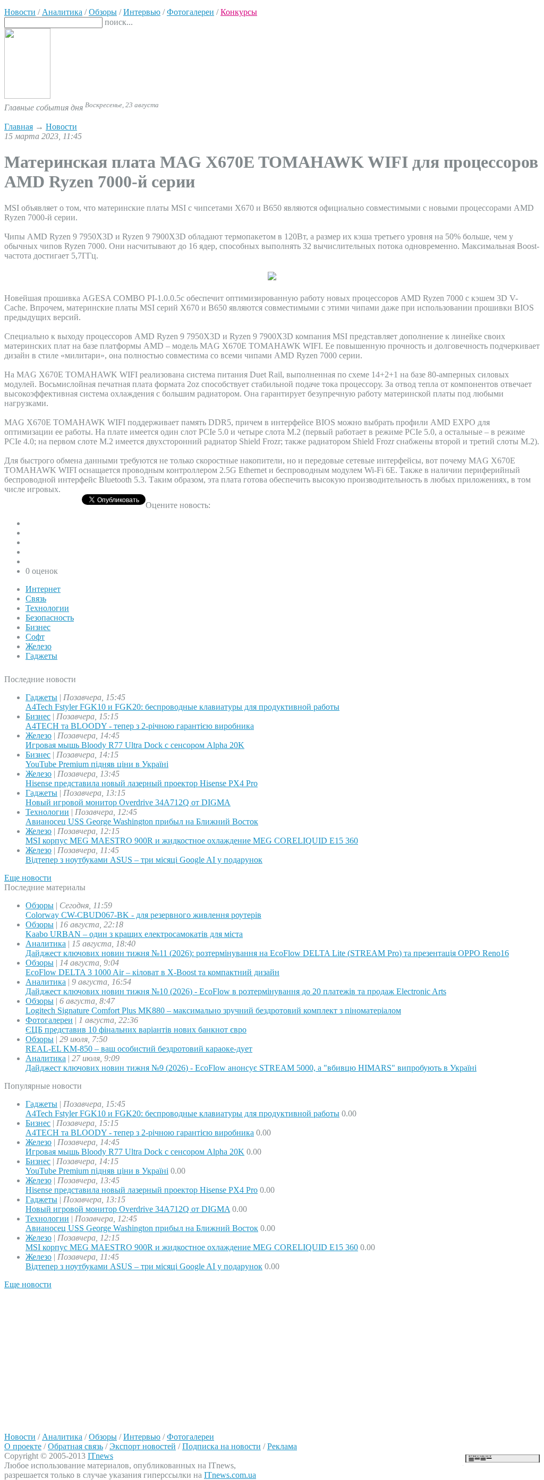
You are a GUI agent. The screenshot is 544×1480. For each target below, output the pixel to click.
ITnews (100, 1455)
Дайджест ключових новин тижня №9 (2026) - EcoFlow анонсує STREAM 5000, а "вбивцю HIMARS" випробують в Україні (251, 1067)
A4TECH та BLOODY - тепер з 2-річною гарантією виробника (140, 725)
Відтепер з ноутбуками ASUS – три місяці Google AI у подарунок (144, 859)
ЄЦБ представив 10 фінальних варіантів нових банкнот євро (136, 1029)
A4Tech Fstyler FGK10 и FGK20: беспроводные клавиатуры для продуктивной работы (182, 706)
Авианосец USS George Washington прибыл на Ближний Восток (142, 821)
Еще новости (28, 877)
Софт (35, 636)
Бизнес (38, 627)
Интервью (141, 1436)
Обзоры (40, 905)
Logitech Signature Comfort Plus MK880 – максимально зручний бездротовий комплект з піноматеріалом (213, 1010)
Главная (18, 126)
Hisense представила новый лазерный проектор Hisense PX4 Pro (142, 783)
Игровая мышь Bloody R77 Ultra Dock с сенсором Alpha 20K (135, 745)
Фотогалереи (49, 1020)
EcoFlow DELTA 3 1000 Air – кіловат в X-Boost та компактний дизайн (152, 972)
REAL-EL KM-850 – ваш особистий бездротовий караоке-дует (139, 1048)
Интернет (43, 588)
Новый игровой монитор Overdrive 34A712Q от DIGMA (128, 802)
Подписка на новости (221, 1446)
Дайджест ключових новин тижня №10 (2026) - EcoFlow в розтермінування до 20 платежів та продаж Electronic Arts (236, 991)
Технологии (47, 608)
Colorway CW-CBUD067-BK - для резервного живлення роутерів (143, 914)
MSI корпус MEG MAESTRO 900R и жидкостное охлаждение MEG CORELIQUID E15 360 (192, 840)
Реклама (282, 1446)
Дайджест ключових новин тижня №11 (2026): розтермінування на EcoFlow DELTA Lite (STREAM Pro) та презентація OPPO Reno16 (267, 953)
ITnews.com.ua (230, 1474)
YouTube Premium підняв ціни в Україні (97, 764)
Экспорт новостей (142, 1446)
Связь (36, 598)
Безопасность (50, 617)
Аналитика (46, 943)
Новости (61, 126)
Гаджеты (41, 655)
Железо (39, 646)
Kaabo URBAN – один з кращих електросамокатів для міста (134, 934)
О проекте (22, 1446)
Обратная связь (75, 1446)
